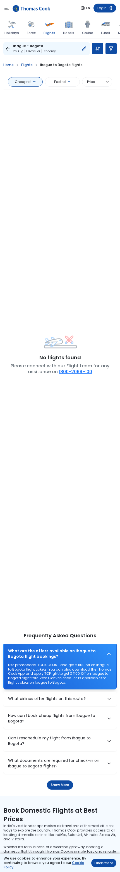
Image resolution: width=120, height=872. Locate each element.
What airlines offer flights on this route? (47, 698)
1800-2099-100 (75, 371)
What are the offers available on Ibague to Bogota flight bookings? (52, 653)
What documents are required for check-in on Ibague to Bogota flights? (54, 763)
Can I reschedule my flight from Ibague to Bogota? (49, 740)
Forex (31, 33)
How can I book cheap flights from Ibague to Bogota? (51, 718)
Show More (60, 784)
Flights (49, 33)
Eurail (105, 33)
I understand (103, 863)
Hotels (68, 33)
